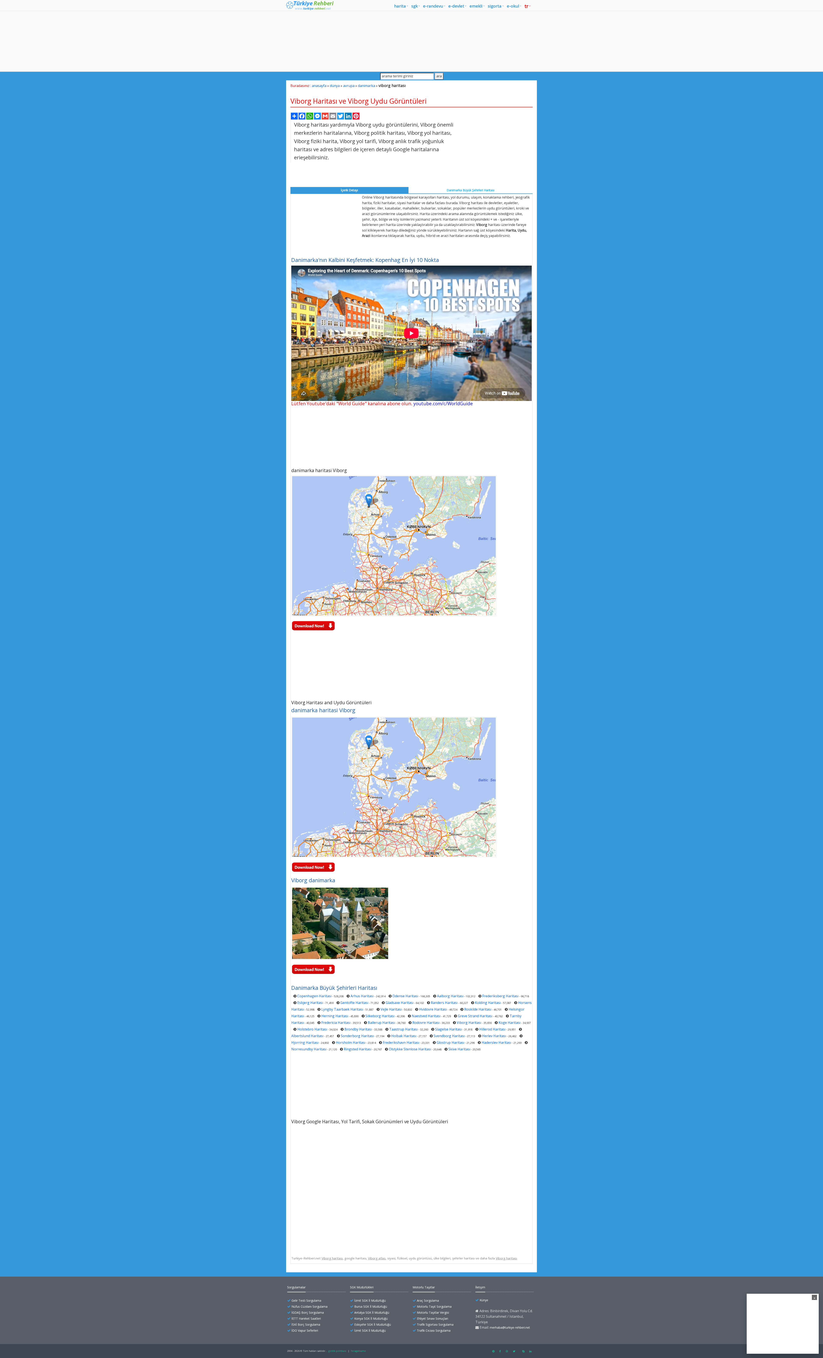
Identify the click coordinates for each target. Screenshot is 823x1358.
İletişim (480, 1287)
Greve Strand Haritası (475, 1016)
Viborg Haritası (469, 1022)
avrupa (348, 85)
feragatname (358, 1350)
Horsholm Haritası (350, 1042)
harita (400, 6)
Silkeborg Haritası (379, 1016)
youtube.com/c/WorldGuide (443, 404)
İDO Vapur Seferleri (304, 1330)
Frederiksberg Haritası (500, 996)
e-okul (513, 6)
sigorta (495, 6)
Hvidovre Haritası (433, 1009)
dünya (335, 85)
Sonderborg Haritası (357, 1035)
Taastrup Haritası (403, 1029)
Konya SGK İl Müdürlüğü (371, 1318)
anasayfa (319, 85)
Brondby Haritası (358, 1029)
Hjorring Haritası (304, 1042)
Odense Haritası (405, 996)
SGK (414, 6)
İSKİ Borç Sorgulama (305, 1324)
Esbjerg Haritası (310, 1002)
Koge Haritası (509, 1022)
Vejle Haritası (391, 1009)
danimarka (366, 85)
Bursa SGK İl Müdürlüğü (370, 1306)
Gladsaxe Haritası (399, 1002)
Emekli (476, 6)
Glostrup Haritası (450, 1042)
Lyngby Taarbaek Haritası (342, 1009)
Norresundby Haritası (308, 1049)
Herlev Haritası (494, 1035)
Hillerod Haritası (492, 1029)
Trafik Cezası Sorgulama (434, 1330)
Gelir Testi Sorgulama (306, 1300)
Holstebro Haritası (312, 1029)
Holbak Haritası (403, 1035)
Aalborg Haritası (450, 996)
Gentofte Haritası (354, 1002)
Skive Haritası (459, 1049)
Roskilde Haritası (477, 1009)
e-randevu (433, 6)
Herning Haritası (334, 1016)
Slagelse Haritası (448, 1029)
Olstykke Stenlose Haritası (410, 1049)
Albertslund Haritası (307, 1035)
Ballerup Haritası (381, 1022)
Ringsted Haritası (357, 1049)
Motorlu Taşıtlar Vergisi (433, 1312)
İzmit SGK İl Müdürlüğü (370, 1300)
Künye (484, 1300)
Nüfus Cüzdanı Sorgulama (309, 1306)
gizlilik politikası (337, 1350)
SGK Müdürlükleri (362, 1287)
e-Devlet (456, 6)
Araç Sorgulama (428, 1300)
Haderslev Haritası (496, 1042)
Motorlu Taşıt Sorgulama (434, 1306)
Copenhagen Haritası (314, 996)
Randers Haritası (444, 1002)
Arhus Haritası (362, 996)
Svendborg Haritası (449, 1035)
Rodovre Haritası (425, 1022)
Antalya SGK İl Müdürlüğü (371, 1312)
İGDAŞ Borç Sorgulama (307, 1312)
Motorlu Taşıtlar (424, 1287)
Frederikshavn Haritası (401, 1042)
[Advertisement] (411, 41)
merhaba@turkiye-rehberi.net (510, 1327)
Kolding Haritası (488, 1002)
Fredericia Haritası (335, 1022)
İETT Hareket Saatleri (306, 1318)
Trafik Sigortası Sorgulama (435, 1324)
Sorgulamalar (296, 1287)
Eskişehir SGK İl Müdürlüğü (372, 1324)
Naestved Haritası (426, 1016)
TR (526, 6)
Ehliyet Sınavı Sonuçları (432, 1318)
